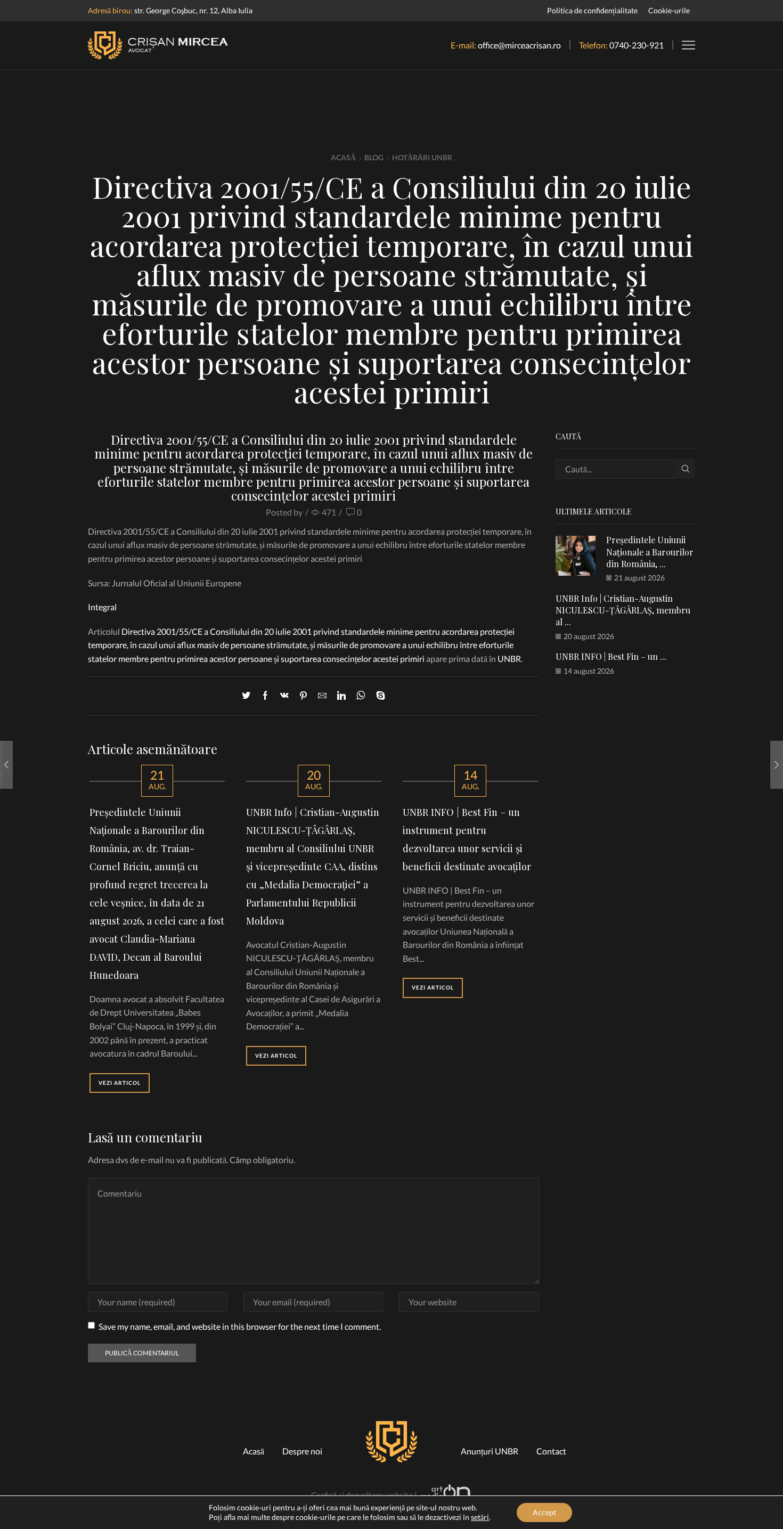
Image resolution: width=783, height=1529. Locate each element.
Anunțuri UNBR (489, 1451)
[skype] (378, 695)
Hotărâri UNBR (422, 157)
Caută (685, 469)
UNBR (509, 658)
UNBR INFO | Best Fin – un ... (611, 656)
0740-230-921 (636, 45)
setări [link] (480, 1517)
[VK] (284, 695)
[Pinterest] (303, 695)
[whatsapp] (361, 695)
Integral (102, 607)
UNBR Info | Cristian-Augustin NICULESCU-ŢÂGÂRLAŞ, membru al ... (623, 610)
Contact (551, 1451)
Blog (374, 157)
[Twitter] (249, 695)
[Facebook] (265, 695)
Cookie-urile (669, 10)
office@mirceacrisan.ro (519, 45)
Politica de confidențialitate (592, 10)
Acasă (343, 157)
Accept (544, 1512)
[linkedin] (341, 695)
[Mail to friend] (322, 695)
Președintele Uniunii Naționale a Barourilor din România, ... (650, 551)
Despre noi (302, 1451)
